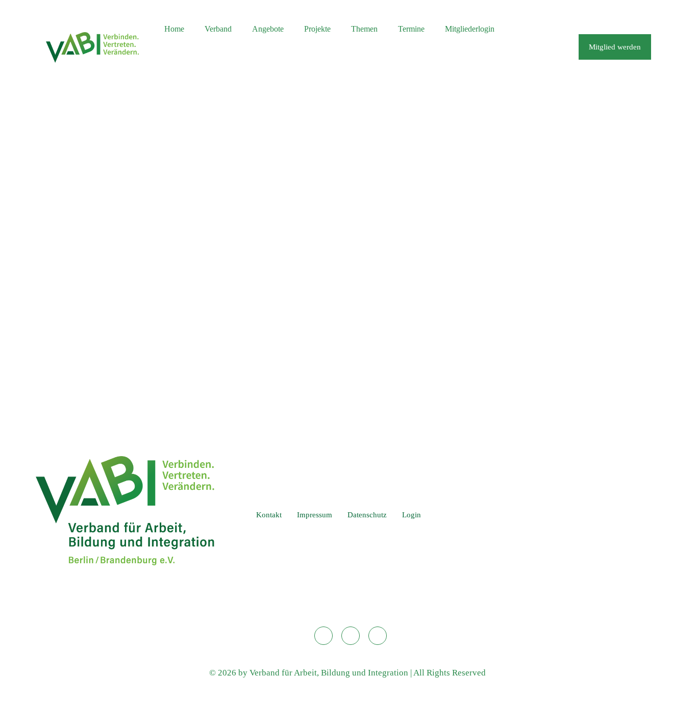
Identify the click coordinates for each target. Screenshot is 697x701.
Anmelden (408, 380)
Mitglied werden (615, 47)
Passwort (253, 278)
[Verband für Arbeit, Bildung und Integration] (92, 47)
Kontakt (269, 515)
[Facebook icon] (632, 12)
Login (411, 515)
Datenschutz (367, 515)
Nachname (251, 191)
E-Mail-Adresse (263, 235)
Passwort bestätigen (271, 322)
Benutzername (262, 104)
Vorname (249, 148)
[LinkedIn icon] (620, 12)
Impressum (314, 515)
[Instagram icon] (645, 12)
